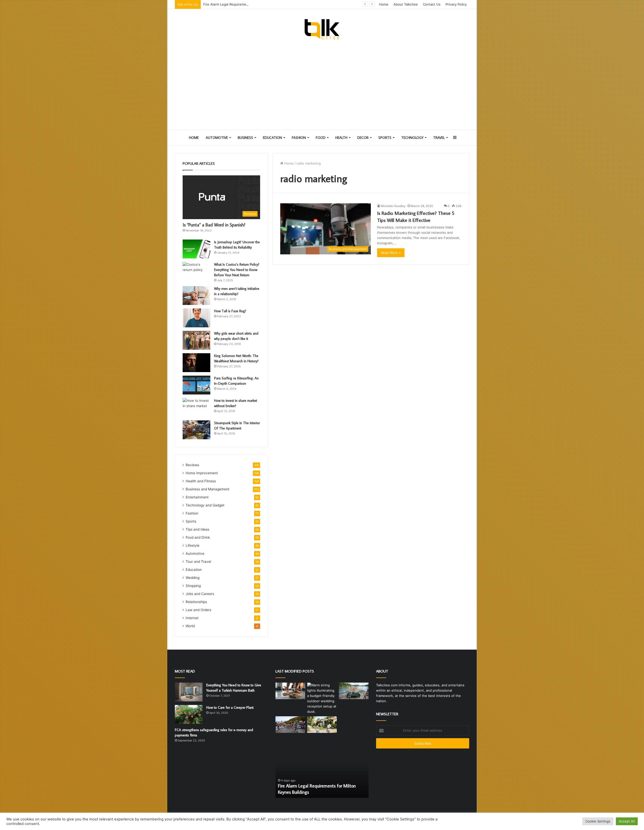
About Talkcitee (405, 4)
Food (321, 137)
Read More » (391, 253)
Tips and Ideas (197, 529)
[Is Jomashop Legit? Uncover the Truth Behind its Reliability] (196, 249)
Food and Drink (198, 537)
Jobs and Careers (200, 594)
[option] (322, 770)
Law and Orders (198, 610)
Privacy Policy (456, 4)
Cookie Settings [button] (597, 821)
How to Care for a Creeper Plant (230, 707)
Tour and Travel (198, 562)
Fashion (299, 137)
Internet (192, 618)
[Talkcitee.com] (322, 29)
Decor (363, 137)
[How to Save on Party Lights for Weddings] (322, 698)
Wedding (192, 578)
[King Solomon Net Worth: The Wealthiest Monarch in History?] (196, 362)
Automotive (217, 137)
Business (245, 137)
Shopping (193, 586)
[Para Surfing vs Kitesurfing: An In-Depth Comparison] (196, 385)
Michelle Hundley (393, 206)
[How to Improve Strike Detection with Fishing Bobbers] (354, 691)
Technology (412, 137)
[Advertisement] (322, 84)
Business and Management (207, 489)
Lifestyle (192, 545)
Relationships (196, 602)
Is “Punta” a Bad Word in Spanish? (214, 225)
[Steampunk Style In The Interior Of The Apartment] (196, 429)
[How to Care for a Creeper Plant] (189, 714)
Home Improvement (202, 473)
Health (341, 137)
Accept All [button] (627, 821)
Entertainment (197, 497)
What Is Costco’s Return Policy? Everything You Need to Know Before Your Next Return (236, 269)
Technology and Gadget (205, 505)
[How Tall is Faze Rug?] (196, 317)
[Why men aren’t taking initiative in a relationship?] (196, 295)
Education (272, 137)
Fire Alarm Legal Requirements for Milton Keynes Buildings (249, 4)
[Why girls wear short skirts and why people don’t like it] (196, 340)
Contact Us (431, 4)
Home (383, 4)
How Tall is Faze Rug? (230, 311)
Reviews (192, 465)
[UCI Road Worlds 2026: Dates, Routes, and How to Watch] (290, 724)
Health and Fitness (201, 481)
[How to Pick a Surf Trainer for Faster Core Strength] (290, 691)
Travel (439, 137)
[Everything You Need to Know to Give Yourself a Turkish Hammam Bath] (189, 692)
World (190, 626)
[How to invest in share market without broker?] (196, 407)
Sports (384, 137)
